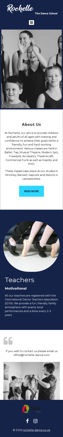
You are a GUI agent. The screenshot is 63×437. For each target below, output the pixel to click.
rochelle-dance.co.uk (36, 430)
